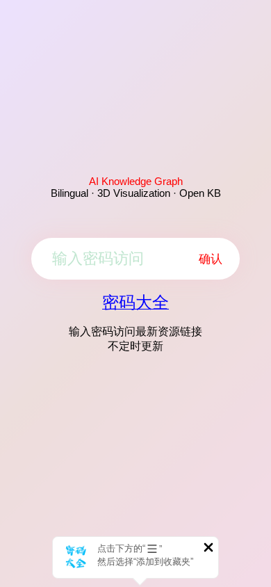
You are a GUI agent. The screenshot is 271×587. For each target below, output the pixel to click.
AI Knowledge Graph (136, 181)
